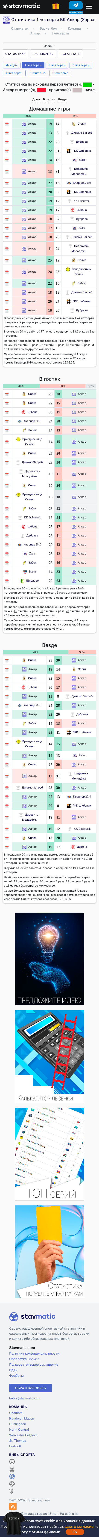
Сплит (82, 123)
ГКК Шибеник (82, 150)
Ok (75, 1532)
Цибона (82, 210)
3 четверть (81, 65)
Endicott (15, 1446)
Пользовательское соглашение (33, 1364)
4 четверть (14, 73)
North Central (19, 1429)
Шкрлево (32, 580)
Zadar (82, 159)
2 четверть (57, 65)
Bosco (32, 571)
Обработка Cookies (24, 1359)
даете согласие (79, 1526)
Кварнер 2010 (82, 183)
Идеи (13, 1370)
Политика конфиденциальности (34, 1353)
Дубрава (82, 141)
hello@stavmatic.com (24, 1398)
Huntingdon (17, 1424)
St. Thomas (17, 1440)
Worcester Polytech (23, 1435)
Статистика (15, 53)
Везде (62, 99)
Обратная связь (30, 1388)
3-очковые (60, 73)
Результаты (70, 53)
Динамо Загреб (81, 132)
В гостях (49, 99)
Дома (36, 99)
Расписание (43, 53)
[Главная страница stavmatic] (21, 5)
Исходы (11, 65)
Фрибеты (16, 1375)
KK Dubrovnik (81, 201)
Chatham (16, 1413)
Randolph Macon (21, 1418)
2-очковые (37, 73)
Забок (82, 283)
